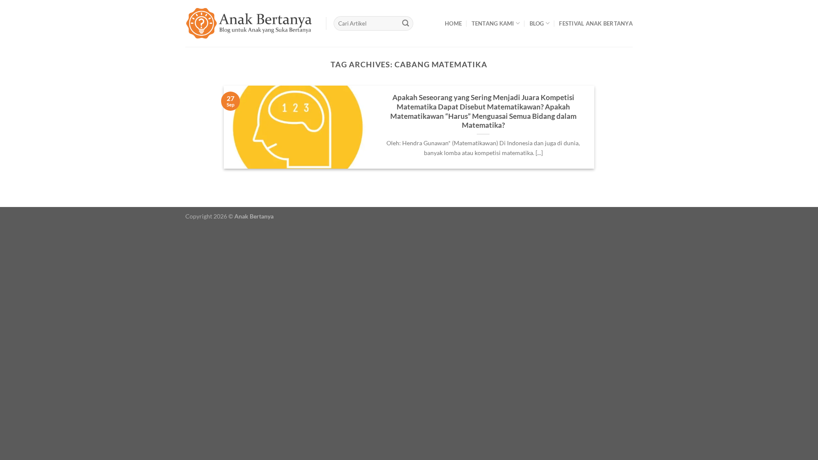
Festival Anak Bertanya (596, 23)
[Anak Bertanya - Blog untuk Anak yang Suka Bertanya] (249, 23)
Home (453, 23)
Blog (537, 23)
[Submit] (405, 23)
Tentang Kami (493, 23)
